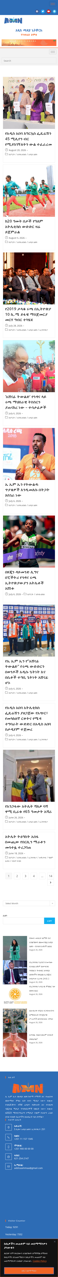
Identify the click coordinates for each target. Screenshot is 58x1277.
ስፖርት (12, 154)
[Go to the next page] (50, 882)
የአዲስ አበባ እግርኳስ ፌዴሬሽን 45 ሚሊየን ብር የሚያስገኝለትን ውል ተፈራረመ (28, 139)
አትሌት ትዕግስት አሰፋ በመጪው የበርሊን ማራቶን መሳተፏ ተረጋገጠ (25, 842)
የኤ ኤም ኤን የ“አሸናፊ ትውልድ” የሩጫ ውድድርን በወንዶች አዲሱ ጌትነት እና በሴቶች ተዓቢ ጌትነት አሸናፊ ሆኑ (26, 671)
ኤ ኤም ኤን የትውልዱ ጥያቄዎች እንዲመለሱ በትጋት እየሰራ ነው (27, 490)
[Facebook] (37, 11)
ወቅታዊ (42, 857)
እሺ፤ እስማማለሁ (29, 1270)
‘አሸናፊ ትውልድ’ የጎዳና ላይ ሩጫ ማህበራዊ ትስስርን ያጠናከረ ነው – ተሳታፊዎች (25, 402)
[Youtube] (49, 11)
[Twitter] (43, 11)
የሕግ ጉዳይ (16, 860)
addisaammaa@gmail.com (28, 1168)
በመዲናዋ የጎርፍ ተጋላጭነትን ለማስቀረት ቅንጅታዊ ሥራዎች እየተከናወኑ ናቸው (41, 1014)
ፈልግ (5, 915)
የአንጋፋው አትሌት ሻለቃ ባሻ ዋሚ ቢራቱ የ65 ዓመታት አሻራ (28, 808)
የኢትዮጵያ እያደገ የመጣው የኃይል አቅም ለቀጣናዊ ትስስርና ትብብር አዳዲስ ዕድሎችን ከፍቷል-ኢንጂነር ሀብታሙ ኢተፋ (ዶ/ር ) (41, 970)
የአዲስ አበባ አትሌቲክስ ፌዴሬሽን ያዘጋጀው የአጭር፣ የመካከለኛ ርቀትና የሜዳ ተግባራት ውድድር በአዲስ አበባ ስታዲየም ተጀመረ (28, 718)
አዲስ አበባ (33, 154)
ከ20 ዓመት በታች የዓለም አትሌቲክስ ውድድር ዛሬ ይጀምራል (24, 226)
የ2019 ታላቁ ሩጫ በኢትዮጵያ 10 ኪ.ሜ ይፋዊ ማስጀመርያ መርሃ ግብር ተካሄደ (28, 314)
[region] (29, 1258)
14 (50, 876)
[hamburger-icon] (52, 4)
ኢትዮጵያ (43, 329)
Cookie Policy (40, 1260)
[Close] (55, 1241)
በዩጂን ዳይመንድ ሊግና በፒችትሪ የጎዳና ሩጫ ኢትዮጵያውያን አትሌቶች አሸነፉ (24, 580)
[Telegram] (54, 11)
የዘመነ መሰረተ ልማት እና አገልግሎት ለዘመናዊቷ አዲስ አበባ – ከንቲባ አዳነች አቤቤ (41, 942)
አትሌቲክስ (21, 154)
